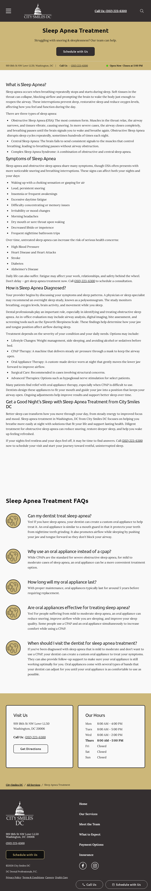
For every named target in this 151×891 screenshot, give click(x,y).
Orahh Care (61, 877)
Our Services (88, 814)
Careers (49, 877)
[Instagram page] (95, 865)
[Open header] (9, 11)
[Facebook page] (83, 865)
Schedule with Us (75, 51)
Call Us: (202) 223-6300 (111, 11)
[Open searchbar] (142, 11)
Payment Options (91, 844)
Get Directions (30, 749)
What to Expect (89, 834)
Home (83, 804)
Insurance (86, 855)
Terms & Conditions (33, 877)
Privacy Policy (13, 877)
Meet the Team (89, 824)
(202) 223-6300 (79, 65)
